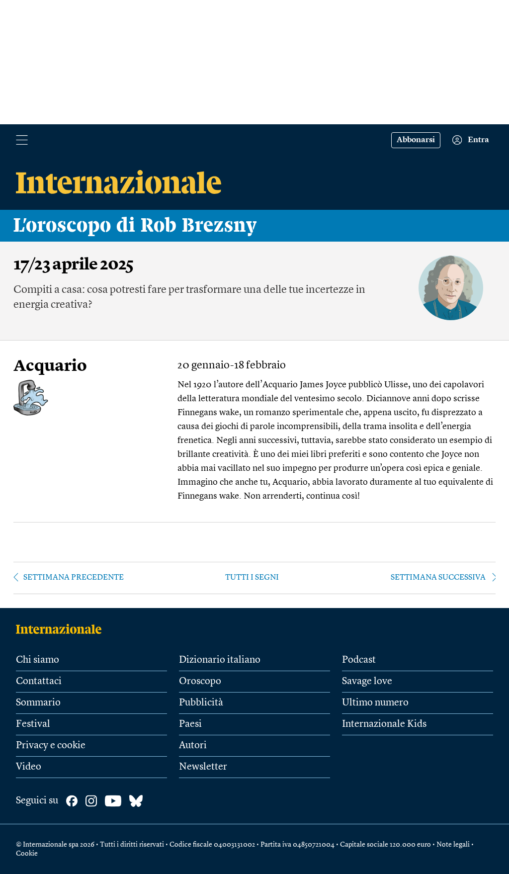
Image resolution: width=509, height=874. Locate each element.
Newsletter (203, 767)
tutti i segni (252, 578)
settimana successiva (438, 578)
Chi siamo (37, 660)
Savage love (367, 682)
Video (28, 767)
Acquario (50, 366)
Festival (33, 724)
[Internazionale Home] (62, 629)
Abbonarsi (416, 140)
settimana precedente (73, 578)
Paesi (190, 724)
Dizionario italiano (219, 660)
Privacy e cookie (50, 746)
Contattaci (39, 682)
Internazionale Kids (384, 724)
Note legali (453, 844)
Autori (193, 746)
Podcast (359, 660)
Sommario (38, 703)
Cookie (27, 853)
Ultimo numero (375, 703)
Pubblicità (201, 703)
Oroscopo (200, 682)
